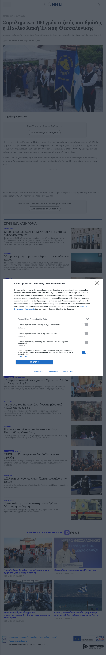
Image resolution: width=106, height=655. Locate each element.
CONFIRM (34, 362)
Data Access (53, 371)
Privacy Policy (67, 371)
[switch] (85, 324)
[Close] (97, 283)
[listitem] (53, 319)
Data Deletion (38, 371)
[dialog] (53, 327)
